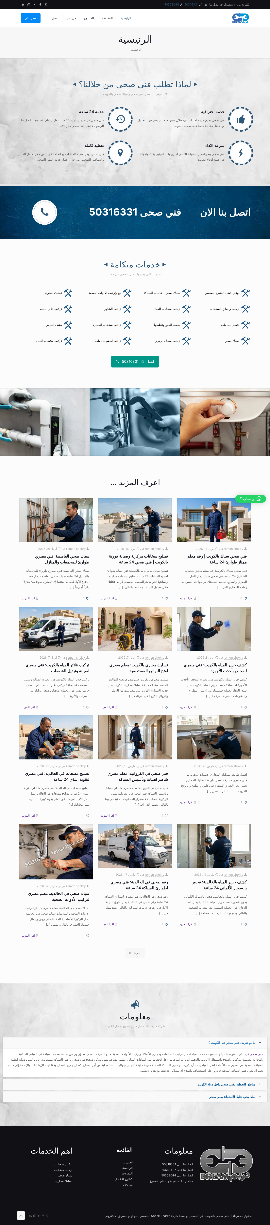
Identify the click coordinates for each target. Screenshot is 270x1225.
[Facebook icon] (40, 5)
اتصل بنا (128, 1162)
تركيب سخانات (63, 1164)
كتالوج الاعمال (124, 1179)
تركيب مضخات (63, 1170)
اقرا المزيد (186, 598)
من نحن (128, 1184)
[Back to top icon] (21, 1215)
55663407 (168, 1170)
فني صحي (256, 1054)
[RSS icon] (23, 5)
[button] (135, 1057)
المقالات (127, 1173)
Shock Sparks (160, 1216)
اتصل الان (31, 18)
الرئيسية (127, 1168)
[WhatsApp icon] (45, 5)
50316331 (191, 4)
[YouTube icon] (34, 5)
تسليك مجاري (63, 1181)
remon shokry (233, 549)
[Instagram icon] (28, 5)
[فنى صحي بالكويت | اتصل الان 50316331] (240, 18)
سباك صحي (65, 1175)
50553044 (171, 4)
